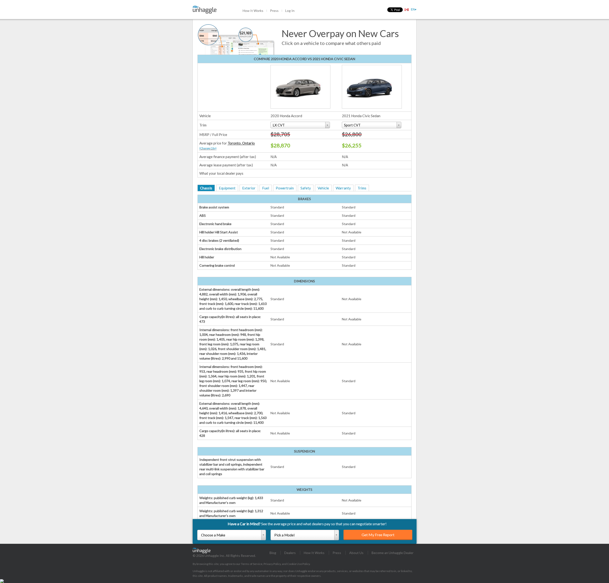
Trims (362, 188)
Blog (273, 553)
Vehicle (323, 188)
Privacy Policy (272, 564)
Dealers (290, 553)
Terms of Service (251, 564)
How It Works (253, 11)
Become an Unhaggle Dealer (392, 553)
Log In (290, 11)
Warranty (343, 188)
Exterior (248, 188)
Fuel (265, 188)
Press (274, 11)
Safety (305, 188)
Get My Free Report (378, 534)
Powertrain (285, 188)
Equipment (227, 188)
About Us (356, 553)
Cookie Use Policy (298, 564)
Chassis (206, 188)
